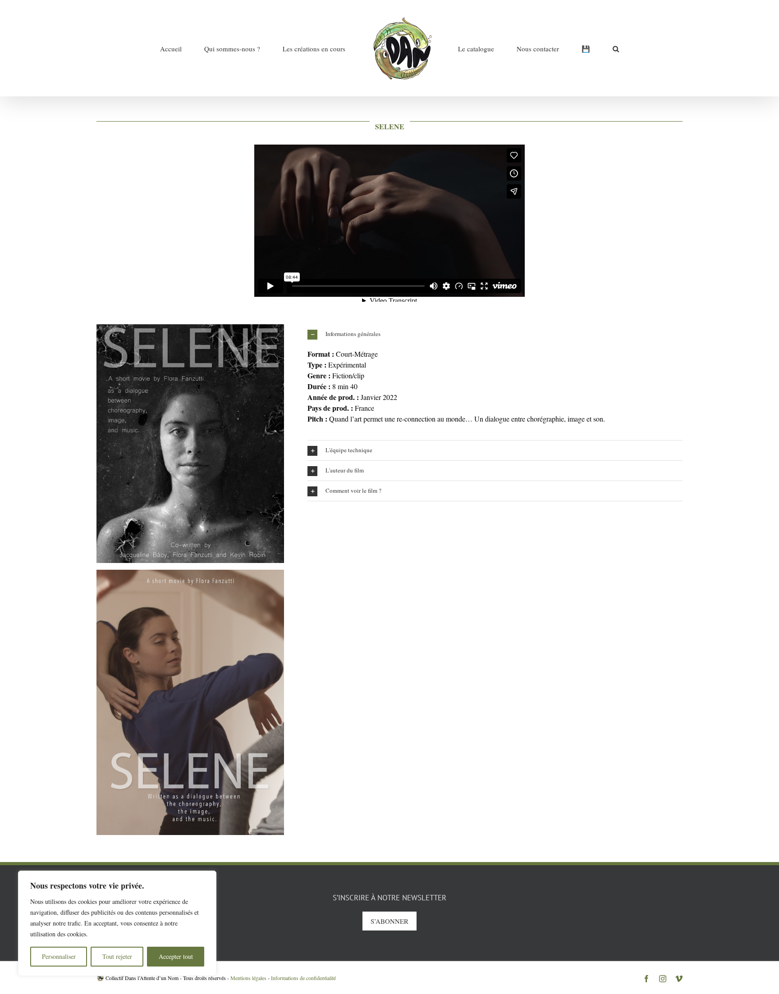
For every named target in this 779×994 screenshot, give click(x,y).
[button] (564, 48)
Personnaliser (59, 956)
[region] (117, 923)
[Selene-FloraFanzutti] (190, 327)
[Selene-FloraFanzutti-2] (190, 572)
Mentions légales (248, 977)
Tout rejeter (117, 956)
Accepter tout (176, 956)
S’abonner (389, 921)
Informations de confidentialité (303, 977)
